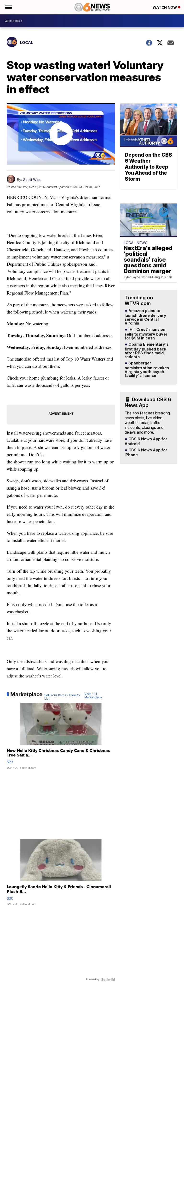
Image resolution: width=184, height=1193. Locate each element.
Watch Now (165, 7)
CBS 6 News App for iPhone (146, 452)
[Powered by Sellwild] (108, 979)
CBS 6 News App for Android (146, 441)
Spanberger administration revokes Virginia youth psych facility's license (147, 369)
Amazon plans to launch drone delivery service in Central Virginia (145, 317)
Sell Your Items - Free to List (62, 697)
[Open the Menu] (8, 7)
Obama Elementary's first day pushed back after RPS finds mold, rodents (147, 350)
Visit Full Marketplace (93, 695)
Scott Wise (32, 179)
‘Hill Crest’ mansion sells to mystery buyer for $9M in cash (146, 333)
